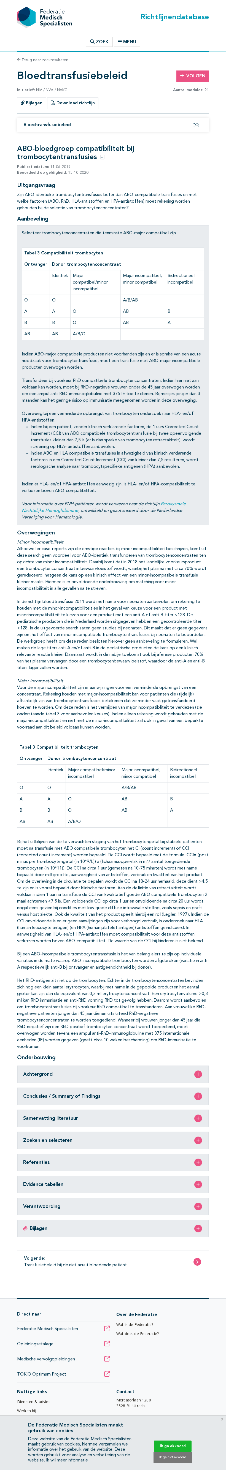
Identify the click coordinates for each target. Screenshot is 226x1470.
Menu (129, 42)
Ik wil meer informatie (67, 1460)
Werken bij (26, 1410)
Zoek (102, 42)
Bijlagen (33, 103)
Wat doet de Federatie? (137, 1333)
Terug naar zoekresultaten (44, 60)
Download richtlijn (75, 103)
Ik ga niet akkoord (172, 1457)
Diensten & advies (33, 1401)
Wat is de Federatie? (134, 1324)
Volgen (195, 76)
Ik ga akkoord (173, 1446)
